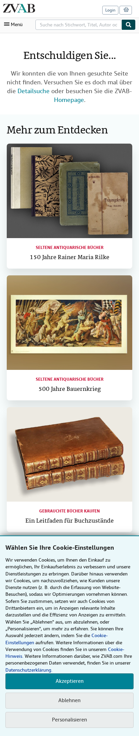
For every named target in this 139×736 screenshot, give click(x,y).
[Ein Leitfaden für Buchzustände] (69, 454)
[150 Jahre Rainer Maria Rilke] (69, 191)
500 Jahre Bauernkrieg (69, 389)
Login (110, 10)
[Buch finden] (128, 25)
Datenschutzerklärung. (28, 670)
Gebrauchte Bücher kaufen (69, 511)
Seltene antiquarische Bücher (70, 247)
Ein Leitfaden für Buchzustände (69, 521)
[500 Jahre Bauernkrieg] (69, 322)
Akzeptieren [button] (70, 681)
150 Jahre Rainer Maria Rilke (69, 257)
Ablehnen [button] (69, 700)
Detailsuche (34, 91)
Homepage (69, 100)
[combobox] (78, 25)
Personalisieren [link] (69, 719)
